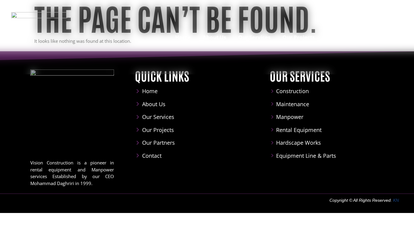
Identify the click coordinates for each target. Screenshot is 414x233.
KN (396, 200)
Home (183, 37)
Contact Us (386, 37)
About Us (214, 37)
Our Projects (298, 37)
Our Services (254, 37)
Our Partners (343, 37)
